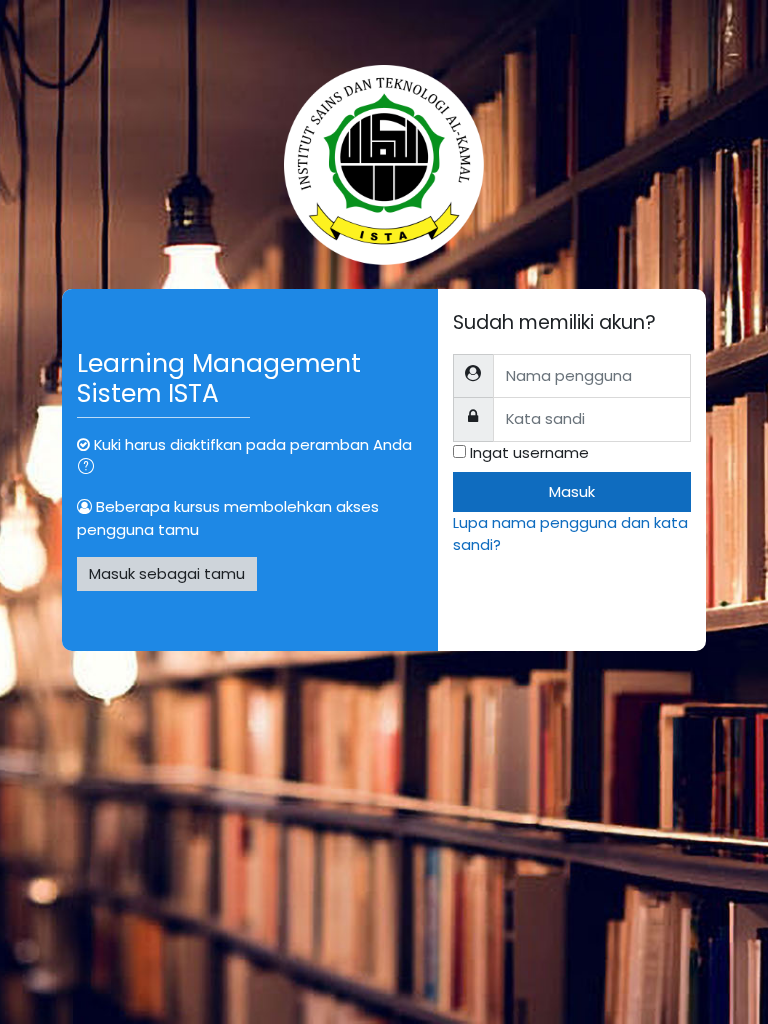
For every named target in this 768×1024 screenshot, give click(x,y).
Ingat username (529, 452)
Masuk (572, 491)
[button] (90, 468)
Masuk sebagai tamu (167, 573)
